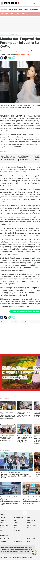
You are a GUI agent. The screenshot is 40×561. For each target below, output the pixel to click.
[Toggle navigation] (2, 3)
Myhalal (17, 13)
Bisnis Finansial (31, 525)
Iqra (15, 520)
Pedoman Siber (31, 539)
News (1, 522)
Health (11, 13)
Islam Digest (31, 520)
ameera (4, 9)
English (29, 528)
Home (1, 34)
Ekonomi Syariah (15, 9)
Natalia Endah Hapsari (22, 54)
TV (1, 530)
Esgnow (2, 528)
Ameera (7, 34)
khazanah (34, 9)
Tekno (23, 13)
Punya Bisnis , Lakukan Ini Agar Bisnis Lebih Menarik (8, 157)
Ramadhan (17, 530)
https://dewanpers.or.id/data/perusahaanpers (15, 551)
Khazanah (3, 520)
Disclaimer (3, 541)
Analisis (16, 522)
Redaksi (16, 539)
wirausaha (24, 322)
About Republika (5, 539)
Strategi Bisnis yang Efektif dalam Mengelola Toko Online (24, 158)
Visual (15, 528)
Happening (4, 13)
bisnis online (11, 199)
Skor (28, 517)
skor (26, 9)
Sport (29, 522)
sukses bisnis (14, 322)
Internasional (4, 525)
